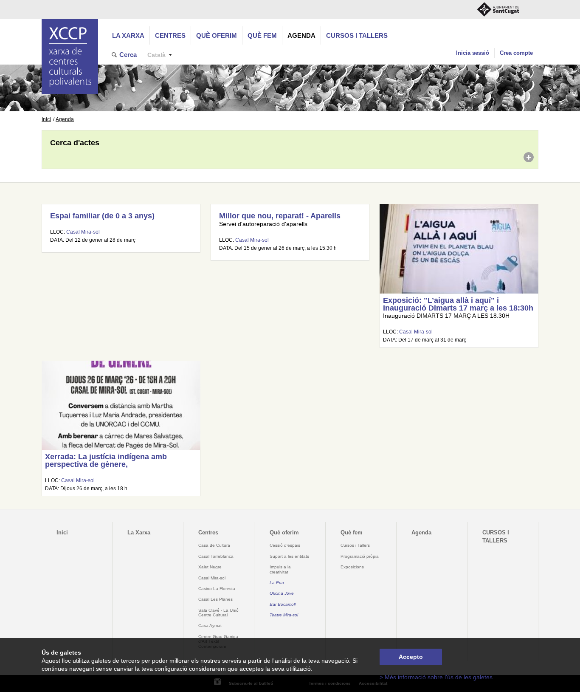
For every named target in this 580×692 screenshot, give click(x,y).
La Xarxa (128, 35)
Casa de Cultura (214, 545)
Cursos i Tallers (355, 545)
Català (156, 55)
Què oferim (216, 35)
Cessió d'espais (285, 545)
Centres (170, 35)
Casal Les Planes (215, 599)
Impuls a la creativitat (280, 569)
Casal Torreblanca (216, 556)
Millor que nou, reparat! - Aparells (280, 216)
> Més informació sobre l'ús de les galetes (436, 677)
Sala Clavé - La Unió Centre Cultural (218, 612)
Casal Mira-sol (83, 232)
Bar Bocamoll (283, 604)
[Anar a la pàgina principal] (70, 56)
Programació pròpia (360, 556)
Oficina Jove (282, 593)
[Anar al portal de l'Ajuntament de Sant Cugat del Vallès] (498, 9)
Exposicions (352, 567)
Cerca (128, 54)
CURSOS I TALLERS (357, 35)
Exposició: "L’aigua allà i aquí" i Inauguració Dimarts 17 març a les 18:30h (458, 304)
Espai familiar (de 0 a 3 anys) (102, 216)
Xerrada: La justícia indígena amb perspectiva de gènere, (106, 460)
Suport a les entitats (289, 556)
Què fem (262, 35)
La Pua (277, 582)
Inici (46, 119)
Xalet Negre (210, 567)
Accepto (411, 657)
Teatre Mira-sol (284, 615)
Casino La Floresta (216, 588)
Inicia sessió (472, 53)
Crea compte (516, 53)
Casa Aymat (210, 625)
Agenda (301, 35)
